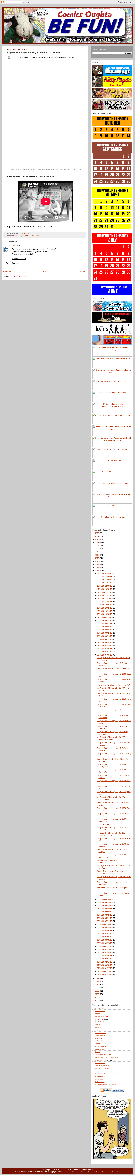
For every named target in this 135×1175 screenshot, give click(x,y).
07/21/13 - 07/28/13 (104, 645)
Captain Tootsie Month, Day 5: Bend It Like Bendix (33, 52)
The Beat (97, 1013)
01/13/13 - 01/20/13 (104, 971)
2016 (97, 561)
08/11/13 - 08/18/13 (104, 636)
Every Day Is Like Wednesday (104, 1030)
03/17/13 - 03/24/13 (104, 943)
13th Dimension (99, 1008)
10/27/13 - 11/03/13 (104, 602)
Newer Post (7, 272)
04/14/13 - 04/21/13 (104, 931)
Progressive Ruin (100, 1063)
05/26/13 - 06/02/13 (104, 912)
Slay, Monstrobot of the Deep (103, 1073)
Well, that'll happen (104, 824)
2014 (97, 568)
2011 (97, 982)
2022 (97, 543)
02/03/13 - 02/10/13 (104, 962)
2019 (97, 552)
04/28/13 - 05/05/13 (104, 924)
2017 (97, 558)
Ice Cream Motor (100, 1041)
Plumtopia (98, 1060)
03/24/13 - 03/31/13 (104, 940)
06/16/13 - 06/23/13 (104, 902)
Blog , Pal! (99, 1019)
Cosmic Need (99, 1024)
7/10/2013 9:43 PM (19, 259)
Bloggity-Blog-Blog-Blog (102, 1021)
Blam (14, 246)
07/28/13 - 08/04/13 (104, 642)
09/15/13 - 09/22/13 (104, 620)
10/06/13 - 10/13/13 (104, 611)
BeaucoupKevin (99, 1016)
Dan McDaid (98, 1027)
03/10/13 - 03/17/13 (104, 946)
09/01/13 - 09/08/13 (104, 627)
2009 (97, 988)
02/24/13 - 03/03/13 (104, 953)
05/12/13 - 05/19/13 (104, 918)
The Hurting (98, 1038)
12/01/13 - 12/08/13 (104, 586)
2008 (97, 991)
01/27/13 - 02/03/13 (104, 965)
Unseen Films (99, 1079)
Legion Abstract (99, 1049)
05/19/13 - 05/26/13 (104, 915)
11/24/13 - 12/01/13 (104, 589)
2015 (97, 565)
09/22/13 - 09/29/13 (104, 617)
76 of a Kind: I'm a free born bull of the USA (113, 685)
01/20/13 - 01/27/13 (104, 968)
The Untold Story (100, 1082)
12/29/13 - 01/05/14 (104, 573)
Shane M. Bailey (100, 1068)
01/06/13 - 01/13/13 (104, 974)
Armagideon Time (100, 1011)
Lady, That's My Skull (101, 1046)
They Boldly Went (100, 1076)
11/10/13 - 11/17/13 (104, 595)
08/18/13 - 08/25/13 (104, 633)
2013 (97, 571)
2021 (97, 546)
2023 (97, 539)
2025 (97, 533)
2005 (97, 1000)
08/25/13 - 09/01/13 (104, 630)
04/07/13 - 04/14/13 (104, 934)
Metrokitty (97, 1052)
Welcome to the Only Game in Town (105, 1084)
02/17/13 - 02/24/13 (104, 956)
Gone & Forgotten (100, 1035)
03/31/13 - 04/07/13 (104, 937)
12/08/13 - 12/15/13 (104, 583)
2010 (97, 985)
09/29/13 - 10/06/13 (104, 614)
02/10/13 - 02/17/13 (104, 959)
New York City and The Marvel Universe (106, 1057)
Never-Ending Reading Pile (103, 1054)
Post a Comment (12, 263)
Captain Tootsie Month (31, 236)
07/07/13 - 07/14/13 (104, 652)
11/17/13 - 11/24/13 (104, 592)
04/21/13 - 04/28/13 (104, 927)
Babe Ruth (17, 236)
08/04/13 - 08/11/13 (104, 639)
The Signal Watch (100, 1071)
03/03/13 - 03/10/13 (104, 949)
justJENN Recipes (100, 1043)
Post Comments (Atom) (23, 276)
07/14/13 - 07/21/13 (104, 649)
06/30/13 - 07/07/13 (104, 655)
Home (45, 272)
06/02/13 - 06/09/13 (104, 909)
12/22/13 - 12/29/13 (104, 577)
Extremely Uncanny (100, 1033)
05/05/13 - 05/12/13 (104, 921)
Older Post (82, 272)
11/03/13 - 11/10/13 (104, 598)
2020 (97, 549)
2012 (97, 978)
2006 (97, 997)
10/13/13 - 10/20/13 (104, 608)
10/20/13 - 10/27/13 (104, 605)
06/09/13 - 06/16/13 (104, 906)
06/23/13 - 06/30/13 (104, 899)
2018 (97, 555)
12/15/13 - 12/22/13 (104, 580)
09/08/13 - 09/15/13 (104, 624)
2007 (97, 994)
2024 (97, 536)
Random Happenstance (102, 1065)
